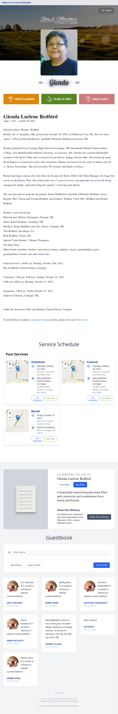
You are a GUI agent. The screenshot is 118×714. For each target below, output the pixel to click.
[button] (17, 369)
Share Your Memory (99, 516)
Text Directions (37, 399)
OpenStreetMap (62, 706)
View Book (64, 484)
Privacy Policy (50, 701)
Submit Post (101, 565)
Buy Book (80, 484)
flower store (81, 319)
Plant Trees (50, 398)
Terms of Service (67, 701)
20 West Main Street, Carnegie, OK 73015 (45, 389)
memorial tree (38, 319)
